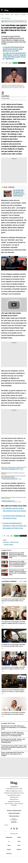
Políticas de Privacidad (14, 813)
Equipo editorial (14, 786)
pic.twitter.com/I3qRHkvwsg (11, 478)
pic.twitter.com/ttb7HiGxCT (17, 468)
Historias (9, 853)
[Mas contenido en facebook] (11, 828)
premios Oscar (14, 542)
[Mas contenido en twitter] (14, 828)
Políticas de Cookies (14, 816)
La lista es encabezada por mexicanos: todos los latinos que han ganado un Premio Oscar (14, 525)
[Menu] (2, 10)
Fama (9, 845)
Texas (12, 14)
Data (19, 841)
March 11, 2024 (19, 469)
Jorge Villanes (5, 96)
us (9, 841)
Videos (19, 837)
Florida (2, 14)
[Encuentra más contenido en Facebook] (3, 63)
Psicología (23, 14)
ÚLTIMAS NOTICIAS (8, 723)
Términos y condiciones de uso (14, 810)
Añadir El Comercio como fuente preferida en (14, 21)
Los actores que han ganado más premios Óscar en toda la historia (18, 192)
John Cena (6, 542)
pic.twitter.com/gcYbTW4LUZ (8, 500)
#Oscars (3, 478)
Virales (9, 849)
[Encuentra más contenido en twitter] (6, 63)
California (7, 14)
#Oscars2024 (8, 468)
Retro (19, 845)
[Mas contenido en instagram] (16, 828)
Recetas (19, 849)
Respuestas (9, 837)
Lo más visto (6, 550)
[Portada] (14, 785)
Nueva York (17, 14)
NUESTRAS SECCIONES (14, 833)
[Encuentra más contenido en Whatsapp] (10, 63)
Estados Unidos (8, 544)
